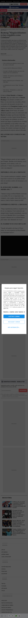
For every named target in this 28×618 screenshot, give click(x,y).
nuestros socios (21, 291)
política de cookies (17, 307)
